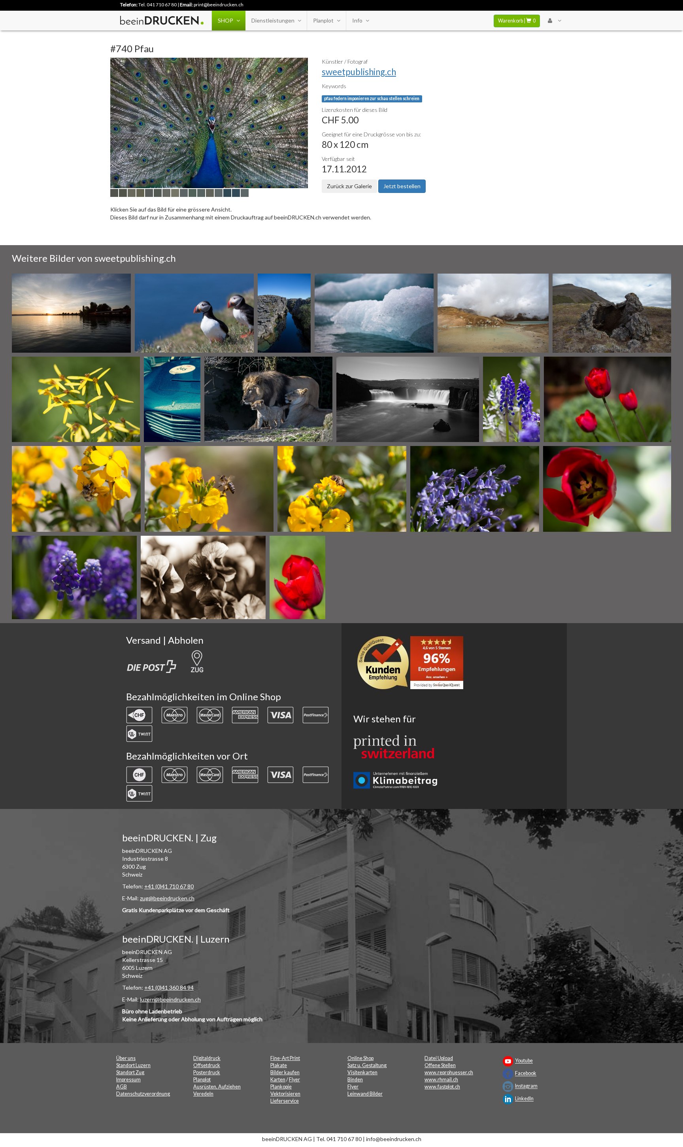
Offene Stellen (440, 1065)
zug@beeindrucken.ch (167, 898)
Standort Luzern (133, 1065)
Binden (355, 1080)
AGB (121, 1087)
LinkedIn (524, 1099)
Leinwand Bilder (365, 1094)
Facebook (525, 1074)
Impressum (128, 1080)
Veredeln (203, 1094)
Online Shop (360, 1058)
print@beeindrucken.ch (218, 5)
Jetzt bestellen (402, 186)
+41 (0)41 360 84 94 (169, 987)
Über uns (126, 1058)
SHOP (225, 20)
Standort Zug (130, 1072)
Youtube (524, 1061)
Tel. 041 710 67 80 (157, 5)
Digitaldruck (207, 1058)
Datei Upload (439, 1058)
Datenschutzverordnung (143, 1094)
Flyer (294, 1080)
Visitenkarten (362, 1072)
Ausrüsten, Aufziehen (217, 1087)
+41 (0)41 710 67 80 (169, 886)
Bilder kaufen (285, 1072)
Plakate (278, 1065)
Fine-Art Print (285, 1058)
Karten (277, 1080)
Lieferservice (284, 1101)
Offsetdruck (206, 1065)
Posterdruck (206, 1072)
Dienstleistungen (272, 20)
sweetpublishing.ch (359, 71)
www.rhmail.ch (441, 1080)
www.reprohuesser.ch (449, 1072)
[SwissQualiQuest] (413, 664)
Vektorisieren (285, 1094)
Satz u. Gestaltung (367, 1065)
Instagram (526, 1086)
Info (357, 20)
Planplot (323, 20)
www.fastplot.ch (442, 1087)
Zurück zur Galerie (349, 186)
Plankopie (281, 1087)
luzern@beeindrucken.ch (170, 999)
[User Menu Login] (554, 20)
